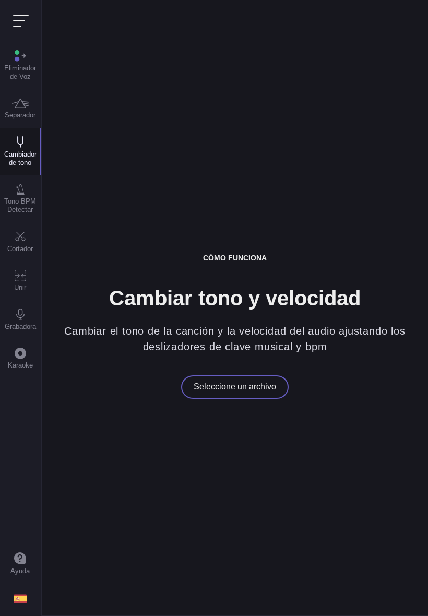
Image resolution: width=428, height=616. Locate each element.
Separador (20, 115)
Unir (20, 287)
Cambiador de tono (20, 158)
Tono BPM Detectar (20, 205)
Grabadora (20, 326)
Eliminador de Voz (20, 72)
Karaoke (20, 365)
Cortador (20, 249)
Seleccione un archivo (235, 386)
